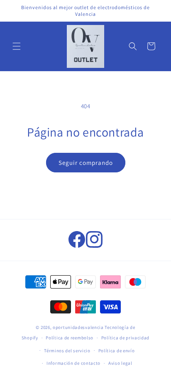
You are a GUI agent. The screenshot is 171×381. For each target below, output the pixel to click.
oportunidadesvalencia (78, 327)
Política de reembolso (69, 338)
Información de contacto (73, 363)
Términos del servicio (67, 351)
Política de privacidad (125, 338)
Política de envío (116, 351)
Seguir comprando (86, 163)
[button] (16, 46)
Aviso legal (120, 363)
